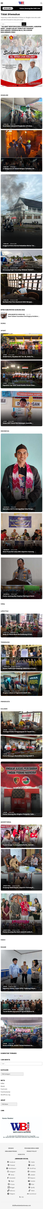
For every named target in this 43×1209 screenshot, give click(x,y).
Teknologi (5, 642)
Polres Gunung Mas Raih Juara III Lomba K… (18, 932)
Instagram (12, 1172)
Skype (12, 1181)
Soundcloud (32, 1194)
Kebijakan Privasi (11, 1151)
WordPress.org (5, 1095)
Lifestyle (4, 611)
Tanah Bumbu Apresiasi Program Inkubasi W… (19, 1011)
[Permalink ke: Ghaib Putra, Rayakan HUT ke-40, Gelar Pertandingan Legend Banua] (21, 346)
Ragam (3, 947)
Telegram (12, 1194)
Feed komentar (5, 1092)
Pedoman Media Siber (31, 1148)
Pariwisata (5, 701)
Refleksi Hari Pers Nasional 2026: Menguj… (18, 302)
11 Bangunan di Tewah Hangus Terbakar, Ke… (19, 169)
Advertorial (6, 822)
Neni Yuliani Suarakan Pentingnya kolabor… (23, 316)
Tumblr (33, 1165)
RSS (23, 1197)
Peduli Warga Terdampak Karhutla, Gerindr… (19, 845)
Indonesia (5, 431)
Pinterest (12, 1165)
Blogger (12, 1187)
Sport (3, 330)
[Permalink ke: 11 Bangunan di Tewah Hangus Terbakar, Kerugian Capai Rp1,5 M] (21, 151)
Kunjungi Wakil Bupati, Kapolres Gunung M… (19, 887)
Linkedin (32, 1175)
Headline (4, 95)
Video (3, 940)
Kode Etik (21, 1154)
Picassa (12, 1184)
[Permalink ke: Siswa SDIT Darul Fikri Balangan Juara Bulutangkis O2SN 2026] (21, 408)
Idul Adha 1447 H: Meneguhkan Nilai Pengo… (19, 509)
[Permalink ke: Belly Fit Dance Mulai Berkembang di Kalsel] (21, 625)
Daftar (2, 1083)
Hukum (5, 730)
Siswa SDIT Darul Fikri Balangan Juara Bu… (18, 423)
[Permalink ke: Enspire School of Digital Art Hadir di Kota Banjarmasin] (21, 684)
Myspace (32, 1178)
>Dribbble (32, 1172)
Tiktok (32, 1191)
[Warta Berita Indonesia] (21, 3)
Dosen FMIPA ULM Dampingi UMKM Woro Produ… (20, 668)
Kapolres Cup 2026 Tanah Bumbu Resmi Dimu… (19, 385)
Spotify (33, 1187)
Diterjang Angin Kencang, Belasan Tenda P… (19, 270)
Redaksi (11, 1148)
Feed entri (4, 1089)
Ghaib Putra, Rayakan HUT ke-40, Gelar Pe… (18, 357)
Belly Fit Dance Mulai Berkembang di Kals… (18, 634)
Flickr (32, 1184)
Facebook (12, 1162)
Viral (3, 604)
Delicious (12, 1191)
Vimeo (12, 1175)
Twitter (33, 1162)
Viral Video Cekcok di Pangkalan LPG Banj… (18, 126)
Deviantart (12, 1178)
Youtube (32, 1181)
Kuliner (4, 709)
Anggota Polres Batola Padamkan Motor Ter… (19, 246)
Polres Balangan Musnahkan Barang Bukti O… (19, 756)
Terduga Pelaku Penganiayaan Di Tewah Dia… (19, 732)
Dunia (3, 323)
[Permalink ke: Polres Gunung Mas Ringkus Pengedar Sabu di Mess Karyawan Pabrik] (21, 789)
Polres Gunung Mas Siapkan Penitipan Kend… (19, 596)
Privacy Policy (32, 1151)
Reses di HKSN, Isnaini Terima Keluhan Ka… (18, 1045)
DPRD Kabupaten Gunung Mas (16, 314)
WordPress (33, 1168)
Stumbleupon (12, 1168)
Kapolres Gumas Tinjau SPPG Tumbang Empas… (20, 988)
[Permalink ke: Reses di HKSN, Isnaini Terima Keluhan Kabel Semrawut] (21, 1033)
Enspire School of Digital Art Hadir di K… (17, 693)
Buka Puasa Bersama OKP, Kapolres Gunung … (19, 552)
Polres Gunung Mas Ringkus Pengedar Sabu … (19, 814)
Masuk (3, 1086)
